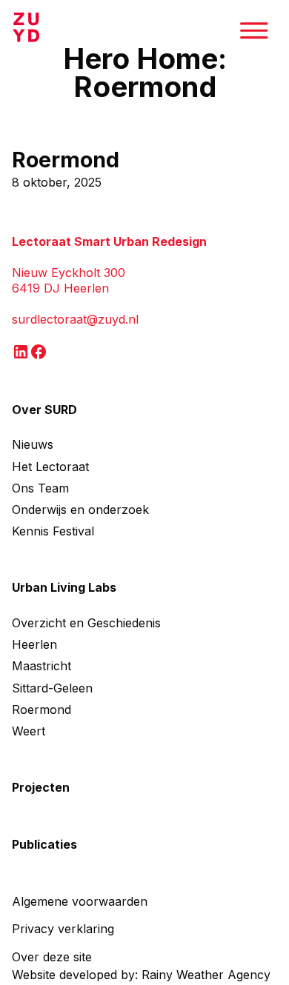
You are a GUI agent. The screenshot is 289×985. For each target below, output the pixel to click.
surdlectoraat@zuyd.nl (75, 319)
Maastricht (41, 665)
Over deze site (52, 956)
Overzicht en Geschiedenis (86, 622)
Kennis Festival (53, 531)
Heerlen (34, 644)
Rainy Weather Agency (206, 974)
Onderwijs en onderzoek (80, 509)
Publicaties (44, 844)
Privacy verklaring (63, 928)
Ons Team (40, 488)
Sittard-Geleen (52, 688)
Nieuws (32, 444)
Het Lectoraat (50, 466)
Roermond (65, 160)
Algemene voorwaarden (79, 901)
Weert (28, 731)
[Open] (258, 30)
